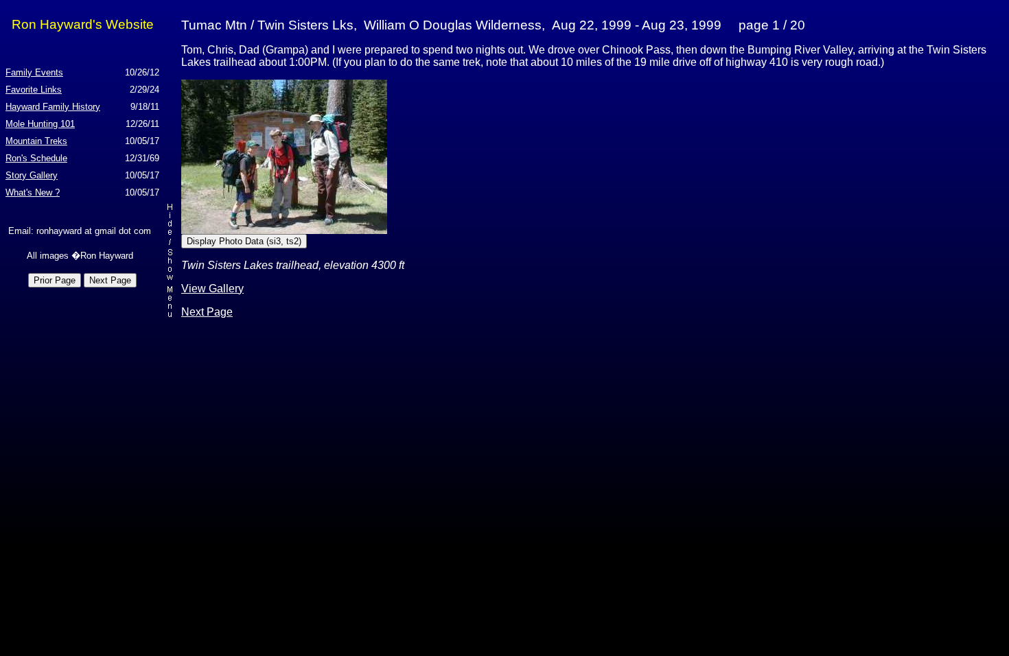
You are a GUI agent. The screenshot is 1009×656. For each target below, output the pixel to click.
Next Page (207, 312)
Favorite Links (33, 89)
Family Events (34, 72)
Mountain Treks (36, 141)
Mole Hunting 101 (40, 124)
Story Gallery (31, 175)
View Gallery (212, 288)
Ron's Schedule (36, 158)
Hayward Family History (52, 107)
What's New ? (32, 192)
